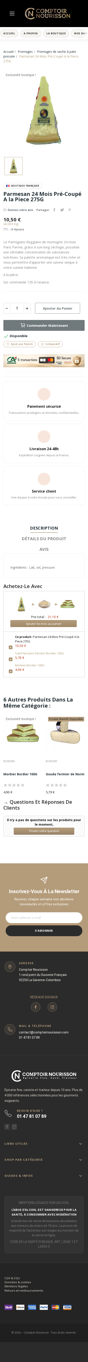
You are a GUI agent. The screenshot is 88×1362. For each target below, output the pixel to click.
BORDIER (9, 761)
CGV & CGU (12, 1278)
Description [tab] (44, 528)
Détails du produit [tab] (44, 538)
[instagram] (52, 1007)
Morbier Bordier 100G (29, 665)
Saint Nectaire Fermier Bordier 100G (39, 653)
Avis (44, 549)
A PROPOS (31, 33)
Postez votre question (44, 831)
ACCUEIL (9, 33)
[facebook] (35, 1007)
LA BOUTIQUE (56, 33)
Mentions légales (16, 1286)
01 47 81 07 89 (29, 1037)
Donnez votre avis (20, 210)
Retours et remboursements (24, 1290)
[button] (44, 1144)
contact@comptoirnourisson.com (44, 1032)
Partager (54, 209)
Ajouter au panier (57, 308)
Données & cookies (18, 1282)
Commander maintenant (47, 325)
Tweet (62, 209)
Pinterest (70, 209)
